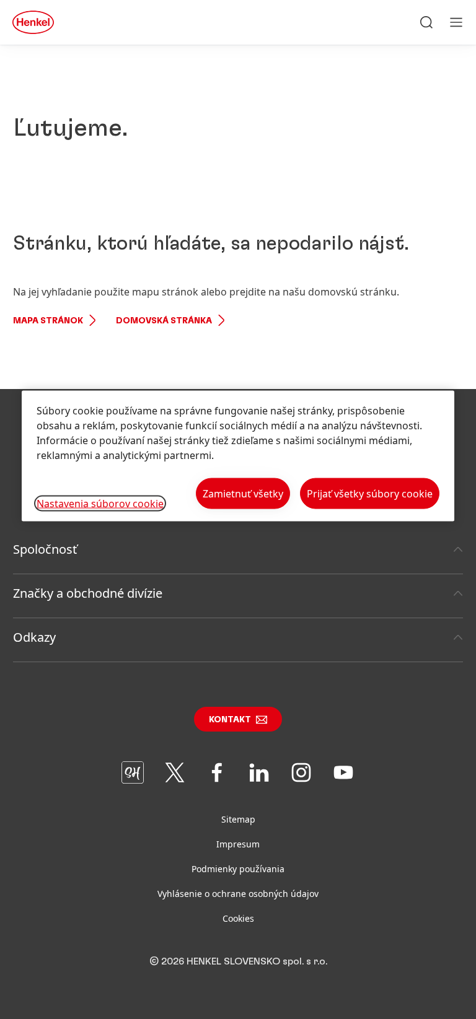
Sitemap (238, 819)
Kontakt (230, 719)
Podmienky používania (238, 869)
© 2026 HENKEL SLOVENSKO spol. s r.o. (238, 961)
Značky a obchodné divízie (87, 593)
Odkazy (34, 637)
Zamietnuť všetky (243, 494)
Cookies (238, 918)
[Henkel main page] (33, 22)
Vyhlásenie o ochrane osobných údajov (238, 893)
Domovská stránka (164, 321)
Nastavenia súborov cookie (100, 503)
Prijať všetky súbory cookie (370, 494)
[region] (238, 456)
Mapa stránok (48, 321)
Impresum (238, 844)
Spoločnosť (45, 549)
